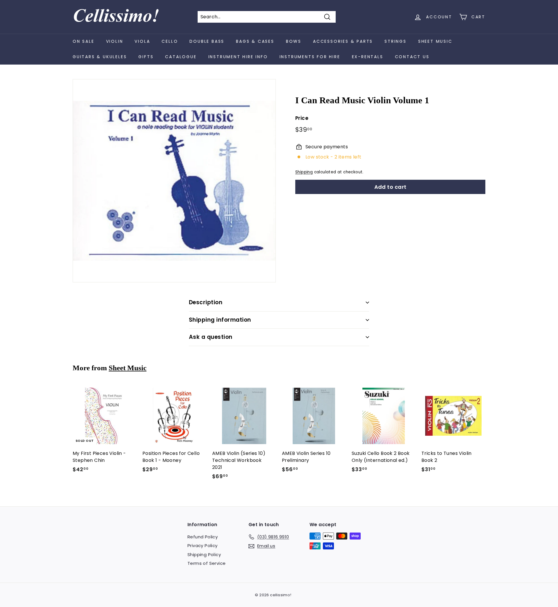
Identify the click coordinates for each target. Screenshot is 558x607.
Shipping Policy (204, 554)
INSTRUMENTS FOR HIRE (310, 57)
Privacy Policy (202, 545)
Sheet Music (127, 368)
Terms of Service (206, 563)
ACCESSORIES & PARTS (343, 41)
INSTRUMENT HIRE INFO (238, 57)
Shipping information (220, 320)
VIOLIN (114, 41)
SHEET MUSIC (435, 41)
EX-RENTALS (367, 57)
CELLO (170, 41)
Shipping (304, 172)
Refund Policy (202, 537)
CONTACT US (412, 57)
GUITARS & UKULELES (100, 57)
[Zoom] (174, 180)
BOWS (293, 41)
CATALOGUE (180, 57)
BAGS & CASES (255, 41)
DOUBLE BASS (206, 41)
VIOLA (142, 41)
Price (301, 118)
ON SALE (83, 41)
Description (205, 302)
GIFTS (145, 57)
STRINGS (395, 41)
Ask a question (211, 337)
